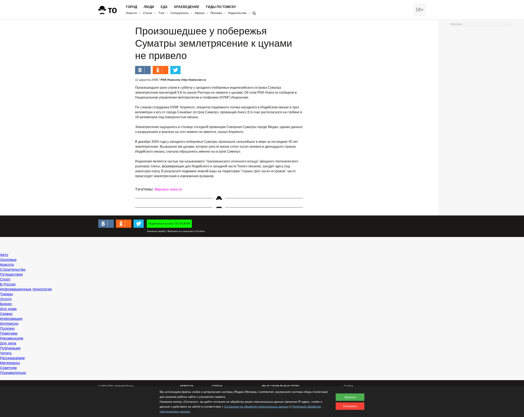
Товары (6, 294)
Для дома (8, 309)
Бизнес (6, 304)
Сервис (6, 314)
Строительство (13, 269)
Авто (4, 255)
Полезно (7, 328)
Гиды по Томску (221, 7)
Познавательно (13, 373)
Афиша (199, 13)
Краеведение (186, 7)
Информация (11, 319)
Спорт (5, 279)
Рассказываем (12, 358)
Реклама (216, 13)
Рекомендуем (11, 338)
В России (8, 284)
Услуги (5, 299)
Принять (350, 397)
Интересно (9, 324)
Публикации (10, 348)
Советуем (8, 368)
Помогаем (8, 333)
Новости (131, 13)
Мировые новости (168, 189)
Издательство (237, 13)
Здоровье (8, 260)
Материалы (10, 363)
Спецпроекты (180, 13)
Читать (6, 353)
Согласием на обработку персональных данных (256, 406)
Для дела (8, 343)
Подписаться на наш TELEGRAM (169, 223)
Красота (7, 265)
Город (131, 7)
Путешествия (11, 274)
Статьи (147, 13)
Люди (149, 7)
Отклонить (350, 406)
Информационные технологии (26, 289)
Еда (164, 7)
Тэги (161, 13)
